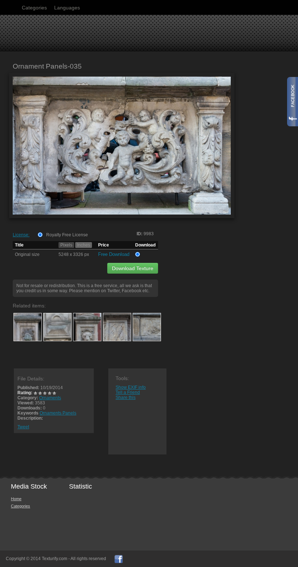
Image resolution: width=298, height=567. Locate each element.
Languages (67, 8)
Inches (83, 245)
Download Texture (132, 268)
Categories (34, 8)
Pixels (66, 245)
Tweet (23, 426)
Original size (27, 254)
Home (16, 499)
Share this (126, 397)
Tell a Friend (128, 392)
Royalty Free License (67, 234)
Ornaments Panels (58, 413)
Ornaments (50, 397)
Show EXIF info (131, 387)
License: (21, 234)
